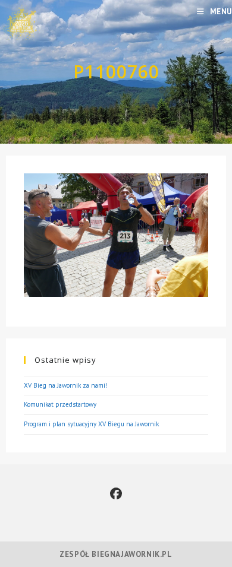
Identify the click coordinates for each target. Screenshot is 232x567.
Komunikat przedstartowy (60, 404)
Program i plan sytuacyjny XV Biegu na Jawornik (91, 424)
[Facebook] (116, 494)
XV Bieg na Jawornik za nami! (65, 385)
